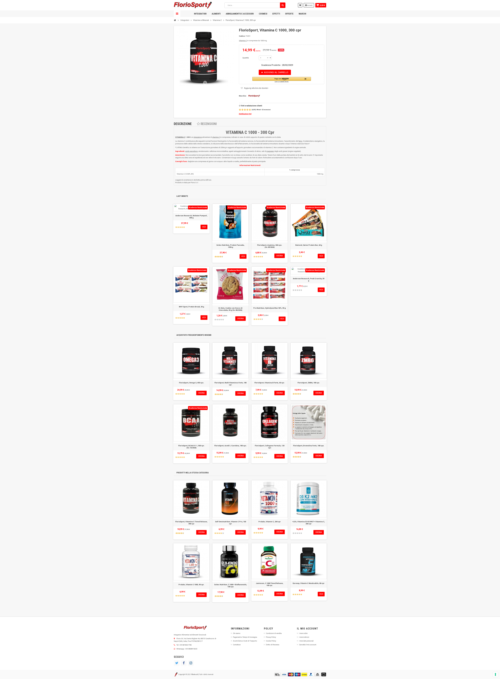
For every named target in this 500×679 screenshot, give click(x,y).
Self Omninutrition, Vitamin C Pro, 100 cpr (230, 523)
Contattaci (237, 645)
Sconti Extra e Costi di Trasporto (245, 641)
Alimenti (216, 13)
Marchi (302, 13)
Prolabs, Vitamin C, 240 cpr (269, 522)
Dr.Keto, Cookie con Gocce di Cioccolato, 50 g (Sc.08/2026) (230, 309)
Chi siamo (236, 633)
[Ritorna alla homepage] (175, 20)
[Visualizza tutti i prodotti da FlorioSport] (253, 96)
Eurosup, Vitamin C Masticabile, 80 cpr (308, 583)
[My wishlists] (300, 5)
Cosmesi (263, 13)
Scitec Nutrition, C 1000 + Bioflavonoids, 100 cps (230, 586)
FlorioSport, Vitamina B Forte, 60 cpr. (269, 383)
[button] (281, 80)
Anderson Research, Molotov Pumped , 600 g (191, 217)
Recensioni (208, 124)
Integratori (200, 13)
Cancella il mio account (307, 645)
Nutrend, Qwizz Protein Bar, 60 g (308, 245)
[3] (245, 109)
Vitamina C (243, 41)
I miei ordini (303, 633)
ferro (300, 141)
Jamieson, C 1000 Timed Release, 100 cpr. (269, 584)
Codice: (242, 36)
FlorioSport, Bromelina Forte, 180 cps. (308, 446)
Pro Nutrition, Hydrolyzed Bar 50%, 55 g (269, 308)
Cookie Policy (271, 641)
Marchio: (242, 96)
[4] (247, 109)
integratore (198, 137)
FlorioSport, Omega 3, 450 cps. (191, 383)
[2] (242, 109)
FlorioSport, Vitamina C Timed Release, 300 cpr (191, 523)
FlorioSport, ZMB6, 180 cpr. (309, 383)
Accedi (309, 5)
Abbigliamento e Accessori (240, 13)
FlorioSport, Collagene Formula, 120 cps (269, 447)
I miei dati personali (306, 641)
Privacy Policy (271, 637)
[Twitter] (177, 663)
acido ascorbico (191, 151)
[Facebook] (184, 663)
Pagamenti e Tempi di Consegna (245, 637)
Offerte (289, 13)
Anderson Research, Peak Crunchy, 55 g (308, 280)
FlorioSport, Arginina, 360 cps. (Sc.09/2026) (269, 246)
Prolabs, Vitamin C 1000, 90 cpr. (191, 585)
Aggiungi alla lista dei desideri (256, 88)
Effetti (276, 13)
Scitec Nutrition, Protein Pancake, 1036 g (230, 246)
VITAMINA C (180, 137)
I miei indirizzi (304, 637)
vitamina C (216, 137)
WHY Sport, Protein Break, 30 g (191, 307)
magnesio (270, 151)
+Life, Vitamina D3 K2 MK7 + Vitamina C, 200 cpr (308, 523)
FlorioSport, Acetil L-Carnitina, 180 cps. (230, 446)
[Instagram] (191, 663)
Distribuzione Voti (245, 114)
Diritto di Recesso (272, 645)
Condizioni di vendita (274, 633)
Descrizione (183, 124)
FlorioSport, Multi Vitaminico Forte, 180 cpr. (230, 384)
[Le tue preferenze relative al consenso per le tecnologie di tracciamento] (495, 674)
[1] (240, 109)
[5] (250, 109)
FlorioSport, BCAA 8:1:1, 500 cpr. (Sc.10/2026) (191, 447)
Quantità (245, 58)
